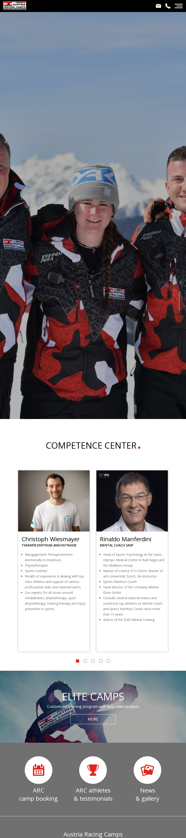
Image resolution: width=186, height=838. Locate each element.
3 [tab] (93, 661)
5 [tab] (108, 661)
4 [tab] (100, 661)
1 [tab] (77, 661)
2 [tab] (85, 661)
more (93, 719)
